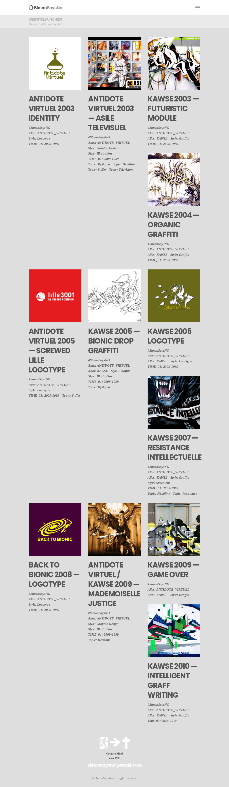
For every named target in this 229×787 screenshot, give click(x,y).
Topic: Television (120, 169)
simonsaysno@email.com (114, 765)
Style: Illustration (100, 153)
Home (33, 24)
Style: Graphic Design (103, 148)
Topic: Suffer (97, 169)
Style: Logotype (39, 138)
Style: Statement (159, 483)
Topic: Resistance (185, 493)
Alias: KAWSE (158, 138)
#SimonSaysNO (39, 127)
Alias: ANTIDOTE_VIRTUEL (49, 133)
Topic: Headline (124, 164)
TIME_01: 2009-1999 (44, 144)
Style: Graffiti (179, 138)
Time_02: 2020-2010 (162, 720)
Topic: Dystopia (99, 164)
